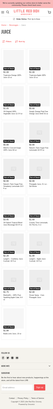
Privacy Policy (23, 398)
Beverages (13, 25)
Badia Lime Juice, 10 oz (12, 334)
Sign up (39, 387)
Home (3, 25)
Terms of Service (37, 398)
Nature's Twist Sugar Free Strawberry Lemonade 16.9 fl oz (13, 186)
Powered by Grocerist (27, 404)
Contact (12, 398)
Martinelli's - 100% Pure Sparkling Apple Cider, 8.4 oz (13, 297)
